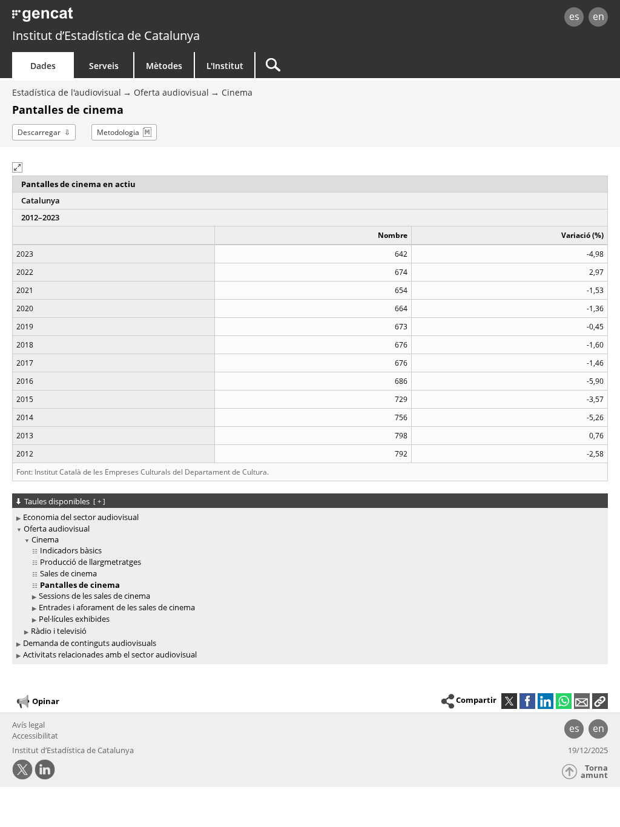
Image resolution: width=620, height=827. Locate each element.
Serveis (104, 65)
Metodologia (118, 132)
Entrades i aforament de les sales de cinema (117, 607)
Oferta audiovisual (171, 92)
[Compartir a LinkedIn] (545, 701)
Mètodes (164, 65)
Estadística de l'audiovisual (66, 92)
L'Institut (224, 65)
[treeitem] (308, 517)
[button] (17, 167)
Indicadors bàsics (71, 550)
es (574, 16)
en (598, 16)
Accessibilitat (35, 735)
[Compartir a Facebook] (527, 701)
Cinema (237, 92)
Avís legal (28, 724)
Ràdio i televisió (59, 630)
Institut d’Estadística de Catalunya (106, 35)
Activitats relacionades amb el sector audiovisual (110, 654)
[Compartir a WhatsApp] (564, 701)
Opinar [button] (45, 700)
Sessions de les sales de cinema (94, 595)
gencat (131, 17)
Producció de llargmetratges (90, 561)
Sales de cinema (68, 573)
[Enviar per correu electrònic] (582, 701)
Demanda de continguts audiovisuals (89, 643)
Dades (43, 65)
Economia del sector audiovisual (81, 517)
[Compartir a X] (509, 701)
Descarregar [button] (39, 132)
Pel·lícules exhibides (74, 618)
